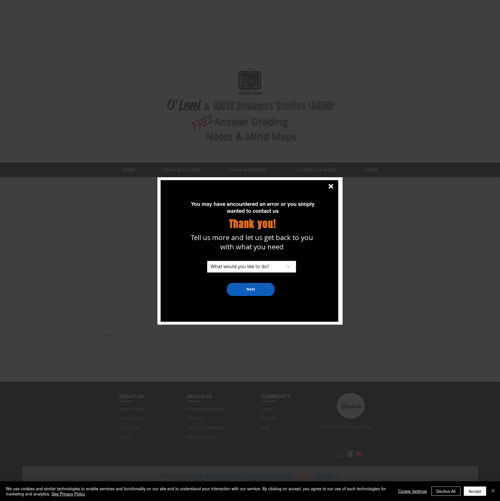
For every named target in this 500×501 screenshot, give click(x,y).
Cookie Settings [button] (412, 491)
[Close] (493, 491)
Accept (475, 491)
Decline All (445, 491)
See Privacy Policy (68, 494)
